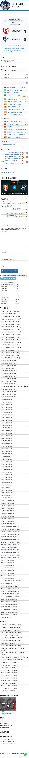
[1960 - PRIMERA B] (14, 428)
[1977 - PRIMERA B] (14, 472)
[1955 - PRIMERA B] (14, 415)
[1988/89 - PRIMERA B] (14, 506)
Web (2, 266)
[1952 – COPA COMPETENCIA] (14, 665)
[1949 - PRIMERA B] (14, 399)
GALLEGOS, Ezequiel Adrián (15, 129)
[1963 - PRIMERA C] (14, 436)
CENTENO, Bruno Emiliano (15, 122)
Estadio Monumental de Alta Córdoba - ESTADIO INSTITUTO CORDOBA (14, 49)
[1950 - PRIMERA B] (14, 402)
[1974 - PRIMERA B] (14, 464)
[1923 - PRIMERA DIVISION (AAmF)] (14, 329)
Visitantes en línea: (8, 739)
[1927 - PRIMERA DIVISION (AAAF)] (14, 340)
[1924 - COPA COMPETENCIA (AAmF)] (14, 638)
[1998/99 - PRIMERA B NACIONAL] (14, 532)
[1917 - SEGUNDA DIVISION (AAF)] (14, 311)
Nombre (4, 252)
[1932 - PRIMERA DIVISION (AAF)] (14, 353)
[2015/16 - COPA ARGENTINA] (14, 680)
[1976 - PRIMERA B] (14, 469)
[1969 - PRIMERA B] (14, 451)
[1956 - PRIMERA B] (14, 417)
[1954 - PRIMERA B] (14, 412)
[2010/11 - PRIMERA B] (14, 565)
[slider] (5, 193)
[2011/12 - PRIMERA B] (14, 568)
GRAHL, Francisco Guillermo (15, 109)
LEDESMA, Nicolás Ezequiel (15, 132)
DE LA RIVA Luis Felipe (9, 144)
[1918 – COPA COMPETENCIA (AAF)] (14, 627)
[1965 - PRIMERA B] (14, 441)
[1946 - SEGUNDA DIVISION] (14, 391)
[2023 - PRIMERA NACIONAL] (14, 607)
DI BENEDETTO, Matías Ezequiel (16, 95)
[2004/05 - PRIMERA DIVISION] (14, 547)
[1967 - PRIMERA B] (14, 446)
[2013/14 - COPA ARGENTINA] (14, 675)
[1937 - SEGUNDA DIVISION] (14, 366)
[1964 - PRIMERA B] (14, 438)
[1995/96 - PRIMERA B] (14, 524)
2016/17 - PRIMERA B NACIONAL (14, 21)
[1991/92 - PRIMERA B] (14, 513)
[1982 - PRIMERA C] (14, 485)
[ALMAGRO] (14, 39)
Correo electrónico (7, 259)
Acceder (2, 721)
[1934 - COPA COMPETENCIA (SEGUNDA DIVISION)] (14, 649)
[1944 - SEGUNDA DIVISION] (14, 384)
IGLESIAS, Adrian (12, 99)
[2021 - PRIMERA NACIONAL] (14, 602)
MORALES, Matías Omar (14, 102)
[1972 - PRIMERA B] (14, 459)
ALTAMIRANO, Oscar (13, 124)
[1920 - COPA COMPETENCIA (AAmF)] (14, 633)
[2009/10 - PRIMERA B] (14, 560)
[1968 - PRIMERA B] (14, 449)
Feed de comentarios (6, 725)
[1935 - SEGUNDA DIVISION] (14, 360)
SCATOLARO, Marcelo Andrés (16, 107)
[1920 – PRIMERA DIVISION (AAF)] (14, 321)
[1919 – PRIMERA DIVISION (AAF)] (14, 316)
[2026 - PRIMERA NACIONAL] (14, 614)
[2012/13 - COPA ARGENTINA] (14, 673)
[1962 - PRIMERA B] (14, 433)
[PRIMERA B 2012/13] (14, 617)
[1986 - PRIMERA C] (14, 498)
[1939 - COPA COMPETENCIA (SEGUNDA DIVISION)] (14, 654)
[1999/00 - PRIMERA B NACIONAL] (14, 534)
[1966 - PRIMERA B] (14, 443)
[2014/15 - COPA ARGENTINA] (14, 678)
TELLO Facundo (10, 172)
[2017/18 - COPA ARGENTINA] (14, 686)
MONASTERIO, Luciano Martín (16, 134)
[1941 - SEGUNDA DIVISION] (14, 376)
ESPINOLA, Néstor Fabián (15, 112)
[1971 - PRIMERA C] (14, 456)
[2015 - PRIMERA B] (14, 583)
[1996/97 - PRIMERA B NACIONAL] (14, 526)
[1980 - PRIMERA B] (14, 480)
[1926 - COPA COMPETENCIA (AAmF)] (14, 643)
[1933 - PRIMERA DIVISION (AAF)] (14, 355)
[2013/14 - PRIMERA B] (14, 578)
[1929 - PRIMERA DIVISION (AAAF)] (14, 345)
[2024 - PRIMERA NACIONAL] (14, 609)
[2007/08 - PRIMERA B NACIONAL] (14, 555)
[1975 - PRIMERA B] (14, 467)
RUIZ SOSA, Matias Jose (14, 137)
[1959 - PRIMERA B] (14, 425)
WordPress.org (4, 727)
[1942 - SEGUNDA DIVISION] (14, 379)
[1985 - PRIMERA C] (14, 495)
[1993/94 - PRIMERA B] (14, 519)
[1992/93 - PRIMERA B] (14, 516)
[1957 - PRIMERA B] (14, 420)
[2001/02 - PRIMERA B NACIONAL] (14, 539)
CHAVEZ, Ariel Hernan (13, 127)
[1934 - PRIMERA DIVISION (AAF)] (14, 358)
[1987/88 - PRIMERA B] (14, 503)
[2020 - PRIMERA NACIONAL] (14, 599)
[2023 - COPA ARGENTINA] (14, 691)
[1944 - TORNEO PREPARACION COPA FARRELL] (14, 386)
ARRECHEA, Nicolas (13, 93)
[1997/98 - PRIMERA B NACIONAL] (14, 529)
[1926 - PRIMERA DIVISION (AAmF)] (14, 337)
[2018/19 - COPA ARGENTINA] (14, 688)
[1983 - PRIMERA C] (14, 487)
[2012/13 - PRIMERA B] (14, 570)
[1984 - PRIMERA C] (14, 493)
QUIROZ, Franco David (14, 104)
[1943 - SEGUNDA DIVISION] (14, 381)
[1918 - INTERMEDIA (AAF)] (14, 314)
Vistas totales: (7, 744)
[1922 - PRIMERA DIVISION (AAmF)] (14, 327)
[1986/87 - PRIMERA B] (14, 500)
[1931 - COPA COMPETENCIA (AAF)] (14, 646)
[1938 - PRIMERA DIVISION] (14, 368)
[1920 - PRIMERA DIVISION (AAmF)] (14, 319)
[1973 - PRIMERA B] (14, 461)
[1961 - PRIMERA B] (14, 430)
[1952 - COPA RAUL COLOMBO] (14, 662)
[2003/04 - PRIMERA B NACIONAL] (14, 544)
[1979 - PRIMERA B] (14, 477)
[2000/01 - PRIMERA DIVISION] (14, 537)
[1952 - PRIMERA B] (14, 407)
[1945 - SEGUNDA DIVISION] (14, 389)
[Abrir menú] (27, 5)
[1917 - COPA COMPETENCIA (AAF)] (14, 625)
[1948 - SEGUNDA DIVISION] (14, 397)
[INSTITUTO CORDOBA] (14, 31)
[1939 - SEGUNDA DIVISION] (14, 371)
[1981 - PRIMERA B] (14, 482)
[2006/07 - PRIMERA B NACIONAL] (14, 552)
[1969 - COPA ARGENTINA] (14, 667)
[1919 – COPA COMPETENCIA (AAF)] (14, 630)
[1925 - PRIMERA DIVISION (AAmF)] (14, 334)
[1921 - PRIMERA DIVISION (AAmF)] (14, 324)
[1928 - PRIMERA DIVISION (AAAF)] (14, 342)
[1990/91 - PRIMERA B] (14, 511)
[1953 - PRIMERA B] (14, 410)
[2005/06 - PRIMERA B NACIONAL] (14, 550)
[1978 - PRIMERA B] (14, 474)
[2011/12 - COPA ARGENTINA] (14, 670)
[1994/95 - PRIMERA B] (14, 521)
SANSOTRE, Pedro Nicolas (15, 90)
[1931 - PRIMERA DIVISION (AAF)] (14, 350)
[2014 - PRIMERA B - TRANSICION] (14, 581)
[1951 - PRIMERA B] (14, 404)
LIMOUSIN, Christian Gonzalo (16, 87)
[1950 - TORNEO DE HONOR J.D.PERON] (14, 660)
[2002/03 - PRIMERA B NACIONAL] (14, 542)
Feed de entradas (5, 723)
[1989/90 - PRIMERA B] (14, 508)
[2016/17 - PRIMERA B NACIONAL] (14, 589)
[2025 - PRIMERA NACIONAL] (14, 612)
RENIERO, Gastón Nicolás (14, 115)
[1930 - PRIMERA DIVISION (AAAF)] (14, 347)
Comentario (4, 231)
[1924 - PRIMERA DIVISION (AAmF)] (14, 332)
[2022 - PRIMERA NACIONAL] (14, 604)
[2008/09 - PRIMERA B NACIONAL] (14, 557)
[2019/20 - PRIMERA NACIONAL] (14, 596)
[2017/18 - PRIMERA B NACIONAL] (14, 591)
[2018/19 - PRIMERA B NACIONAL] (14, 594)
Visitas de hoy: (7, 741)
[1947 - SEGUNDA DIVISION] (14, 394)
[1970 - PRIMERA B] (14, 454)
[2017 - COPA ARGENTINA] (14, 683)
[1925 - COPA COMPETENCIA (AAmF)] (14, 640)
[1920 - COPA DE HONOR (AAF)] (14, 635)
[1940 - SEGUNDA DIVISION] (14, 373)
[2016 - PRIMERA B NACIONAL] (14, 586)
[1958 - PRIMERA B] (14, 423)
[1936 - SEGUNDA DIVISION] (14, 363)
